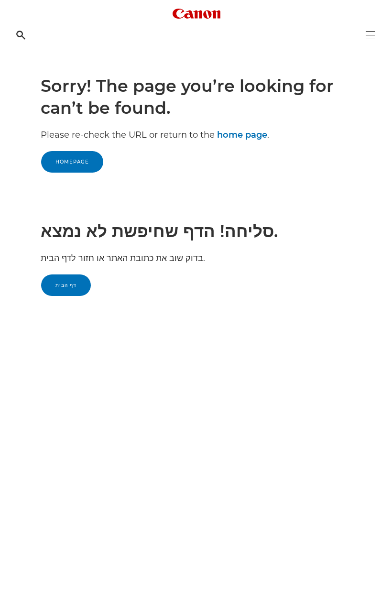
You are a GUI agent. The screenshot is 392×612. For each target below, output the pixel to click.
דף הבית (65, 285)
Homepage (72, 162)
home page (242, 135)
